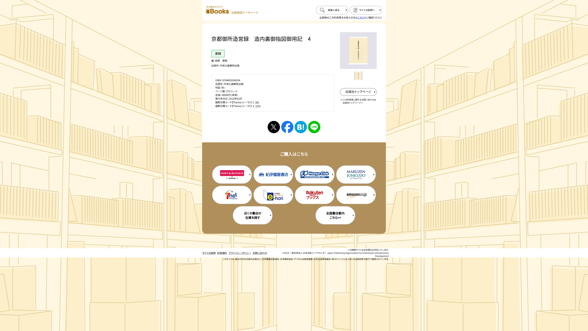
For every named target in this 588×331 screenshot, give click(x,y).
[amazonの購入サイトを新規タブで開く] (356, 195)
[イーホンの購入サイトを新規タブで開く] (273, 195)
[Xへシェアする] (274, 127)
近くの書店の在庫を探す (252, 215)
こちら (361, 17)
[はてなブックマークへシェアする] (301, 127)
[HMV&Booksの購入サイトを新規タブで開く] (232, 174)
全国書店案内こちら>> (335, 215)
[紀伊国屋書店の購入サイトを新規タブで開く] (273, 174)
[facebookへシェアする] (287, 127)
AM (257, 102)
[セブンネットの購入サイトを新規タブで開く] (232, 195)
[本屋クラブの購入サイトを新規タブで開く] (315, 174)
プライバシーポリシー (239, 253)
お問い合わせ (260, 253)
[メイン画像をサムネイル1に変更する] (358, 75)
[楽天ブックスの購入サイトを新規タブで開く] (315, 195)
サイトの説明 (209, 253)
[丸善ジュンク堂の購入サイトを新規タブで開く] (356, 174)
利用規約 (222, 253)
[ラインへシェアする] (314, 127)
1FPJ (258, 106)
